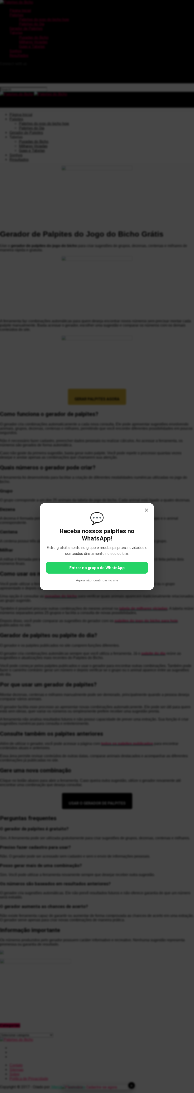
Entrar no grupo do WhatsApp (97, 567)
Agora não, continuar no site (97, 580)
